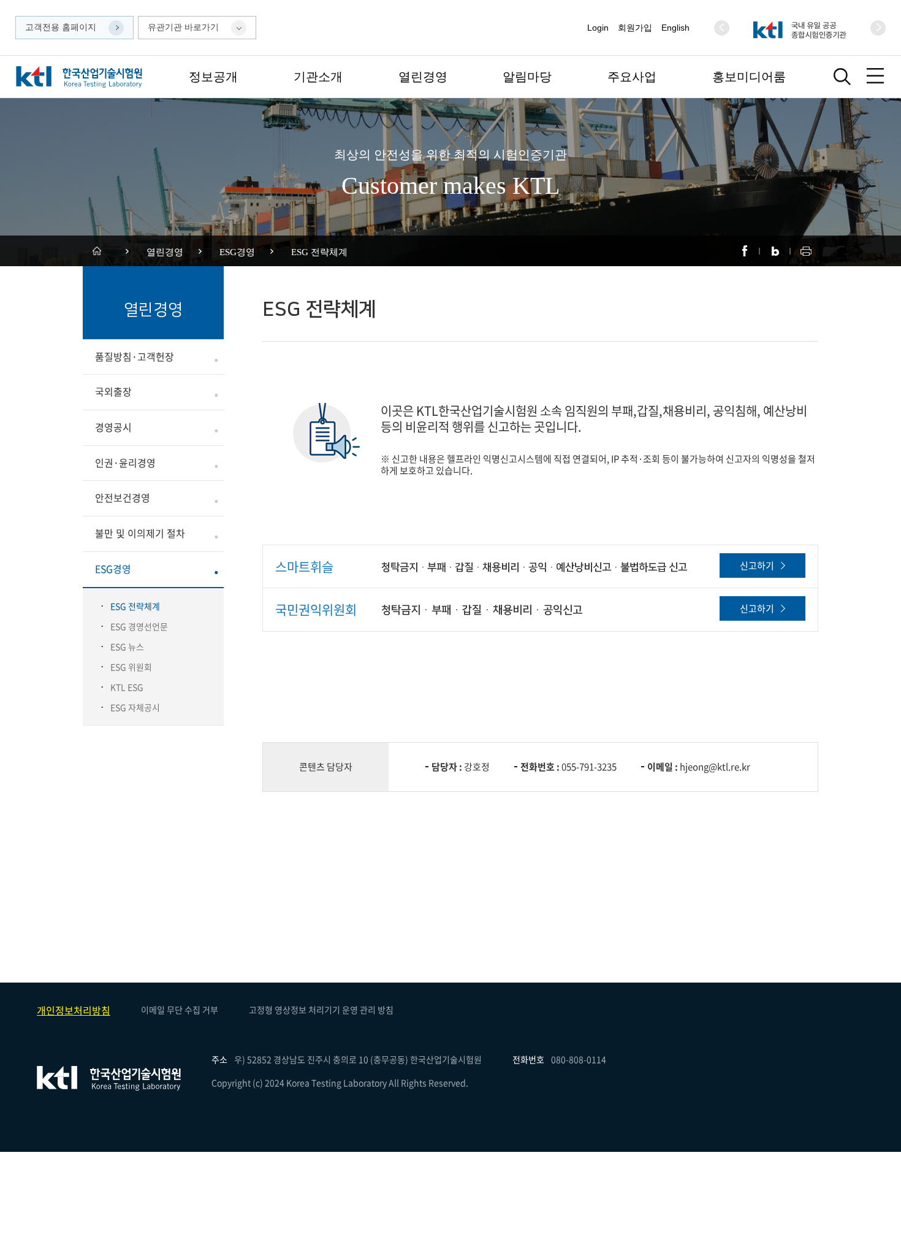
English (675, 28)
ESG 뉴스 (127, 646)
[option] (799, 28)
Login (598, 28)
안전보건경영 (122, 498)
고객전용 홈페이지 (60, 27)
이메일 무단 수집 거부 (179, 1009)
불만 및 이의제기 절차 (140, 533)
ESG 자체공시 (135, 707)
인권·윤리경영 (125, 463)
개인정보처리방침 (73, 1010)
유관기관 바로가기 (183, 27)
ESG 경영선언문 (139, 626)
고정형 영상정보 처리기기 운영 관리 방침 (321, 1009)
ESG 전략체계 (135, 606)
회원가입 (635, 28)
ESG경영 (113, 569)
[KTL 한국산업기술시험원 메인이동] (79, 77)
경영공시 (113, 427)
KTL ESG (126, 686)
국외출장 (113, 392)
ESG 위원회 (131, 666)
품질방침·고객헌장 (134, 357)
